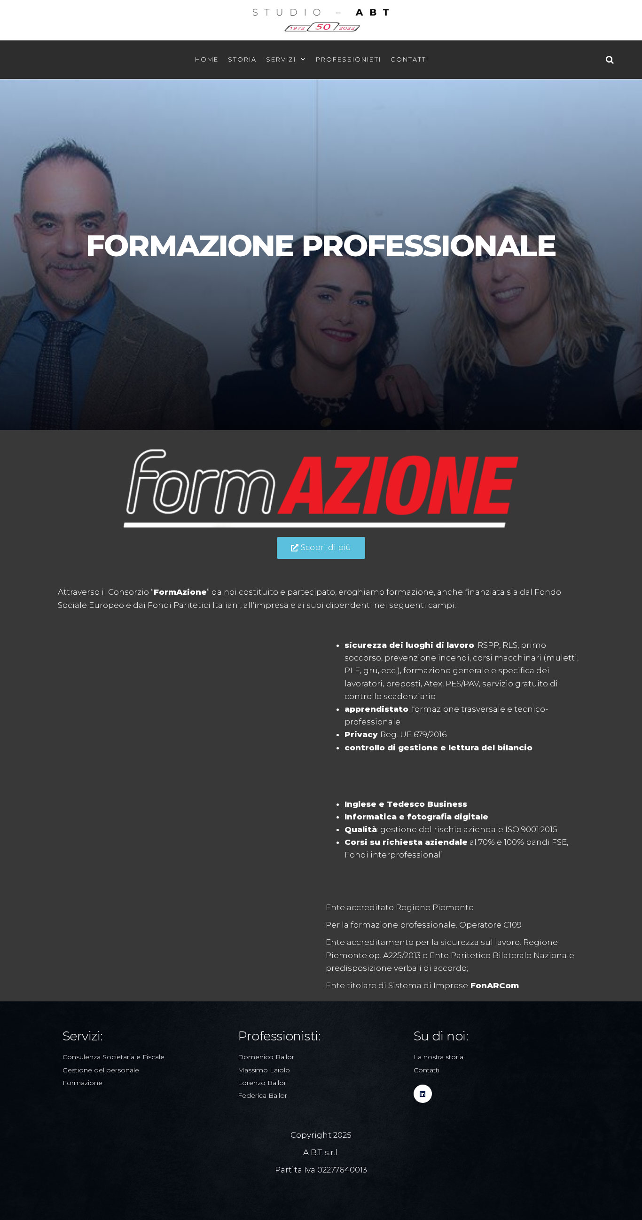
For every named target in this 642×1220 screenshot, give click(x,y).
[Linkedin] (423, 1094)
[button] (321, 548)
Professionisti (348, 59)
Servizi (281, 59)
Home (207, 59)
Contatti (410, 59)
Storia (242, 59)
